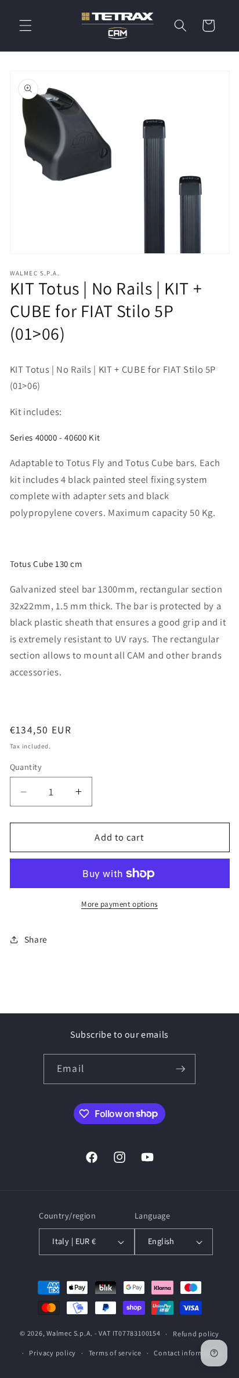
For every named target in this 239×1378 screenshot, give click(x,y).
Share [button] (36, 939)
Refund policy (196, 1333)
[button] (25, 25)
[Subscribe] (180, 1069)
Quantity (26, 766)
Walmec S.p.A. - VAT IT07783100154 (103, 1333)
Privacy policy (52, 1352)
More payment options (119, 904)
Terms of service (115, 1352)
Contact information (188, 1352)
